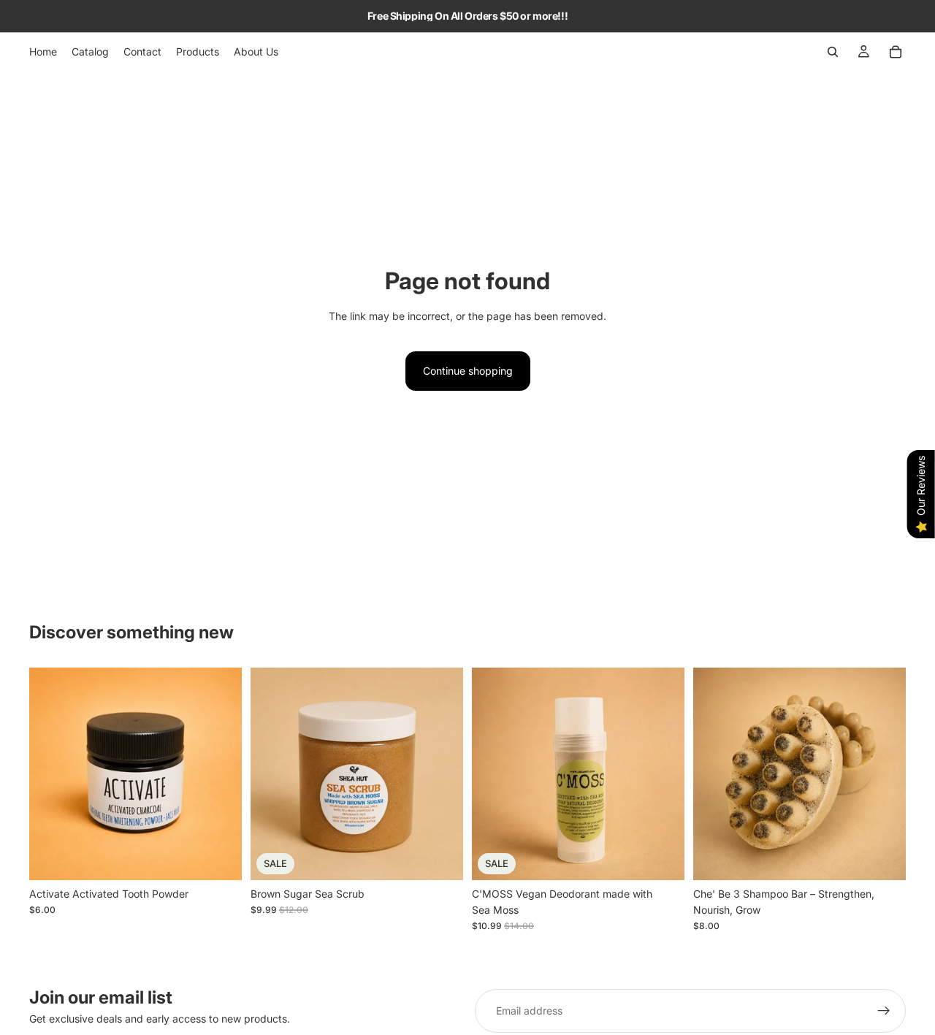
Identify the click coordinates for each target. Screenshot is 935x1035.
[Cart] (895, 52)
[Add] (219, 857)
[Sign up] (884, 1011)
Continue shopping (468, 370)
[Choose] (440, 857)
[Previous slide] (272, 773)
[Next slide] (441, 773)
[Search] (833, 52)
